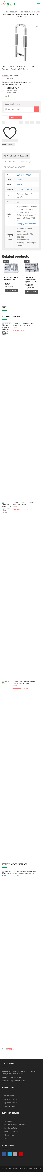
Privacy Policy (9, 1135)
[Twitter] (27, 122)
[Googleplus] (32, 122)
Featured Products (10, 1106)
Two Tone (21, 184)
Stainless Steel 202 (25, 189)
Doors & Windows (15, 84)
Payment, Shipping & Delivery (14, 1124)
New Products (9, 1096)
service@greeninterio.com (16, 1081)
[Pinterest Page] (21, 1154)
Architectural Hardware (19, 82)
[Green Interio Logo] (9, 4)
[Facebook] (21, 122)
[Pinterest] (38, 122)
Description (10, 161)
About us (7, 1139)
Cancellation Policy (11, 1128)
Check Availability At (12, 104)
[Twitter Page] (10, 1154)
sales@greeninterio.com (27, 223)
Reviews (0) (26, 161)
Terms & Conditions (11, 1131)
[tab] (16, 156)
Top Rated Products (11, 1103)
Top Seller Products (11, 1099)
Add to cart (15, 117)
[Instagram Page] (15, 1154)
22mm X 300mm (24, 175)
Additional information (16, 156)
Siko (18, 202)
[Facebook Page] (4, 1154)
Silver (19, 180)
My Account (8, 1121)
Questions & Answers (14, 167)
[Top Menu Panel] (34, 4)
